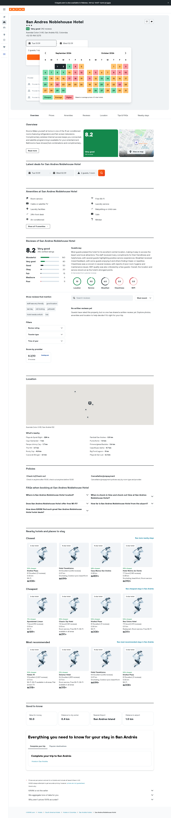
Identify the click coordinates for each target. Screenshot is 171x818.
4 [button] (75, 66)
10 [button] (69, 72)
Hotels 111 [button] (31, 675)
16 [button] (63, 78)
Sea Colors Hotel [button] (130, 621)
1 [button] (57, 66)
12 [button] (81, 72)
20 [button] (45, 84)
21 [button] (51, 84)
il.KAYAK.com (30, 812)
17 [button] (69, 78)
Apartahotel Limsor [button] (35, 621)
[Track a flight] (4, 39)
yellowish (51, 309)
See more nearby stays (144, 538)
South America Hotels (52, 812)
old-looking (40, 309)
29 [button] (57, 90)
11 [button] (75, 72)
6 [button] (45, 72)
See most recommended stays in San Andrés (135, 642)
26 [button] (81, 84)
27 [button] (45, 90)
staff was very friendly (35, 303)
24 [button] (69, 84)
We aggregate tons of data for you (43, 795)
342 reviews (46, 28)
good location (52, 303)
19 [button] (81, 78)
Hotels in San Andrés (40, 761)
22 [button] (57, 84)
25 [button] (75, 84)
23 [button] (63, 84)
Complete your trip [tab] (37, 746)
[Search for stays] (4, 22)
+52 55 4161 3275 (33, 35)
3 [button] (69, 66)
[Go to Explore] (4, 34)
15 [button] (57, 78)
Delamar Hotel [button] (65, 675)
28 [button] (51, 90)
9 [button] (63, 72)
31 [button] (126, 90)
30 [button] (63, 90)
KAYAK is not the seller (38, 790)
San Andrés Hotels (85, 812)
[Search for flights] (4, 16)
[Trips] (4, 46)
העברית (108, 3)
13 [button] (45, 78)
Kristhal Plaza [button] (32, 571)
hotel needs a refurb (35, 314)
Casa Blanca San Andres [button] (101, 571)
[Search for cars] (4, 27)
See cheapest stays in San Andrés (140, 589)
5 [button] (81, 66)
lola (47, 314)
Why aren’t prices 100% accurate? (43, 799)
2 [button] (63, 66)
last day (30, 309)
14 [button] (51, 78)
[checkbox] (38, 357)
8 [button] (57, 72)
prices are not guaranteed (75, 783)
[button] (168, 2)
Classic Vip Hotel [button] (66, 621)
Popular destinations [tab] (57, 746)
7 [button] (51, 72)
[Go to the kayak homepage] (17, 9)
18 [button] (75, 78)
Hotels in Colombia (69, 812)
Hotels (40, 812)
